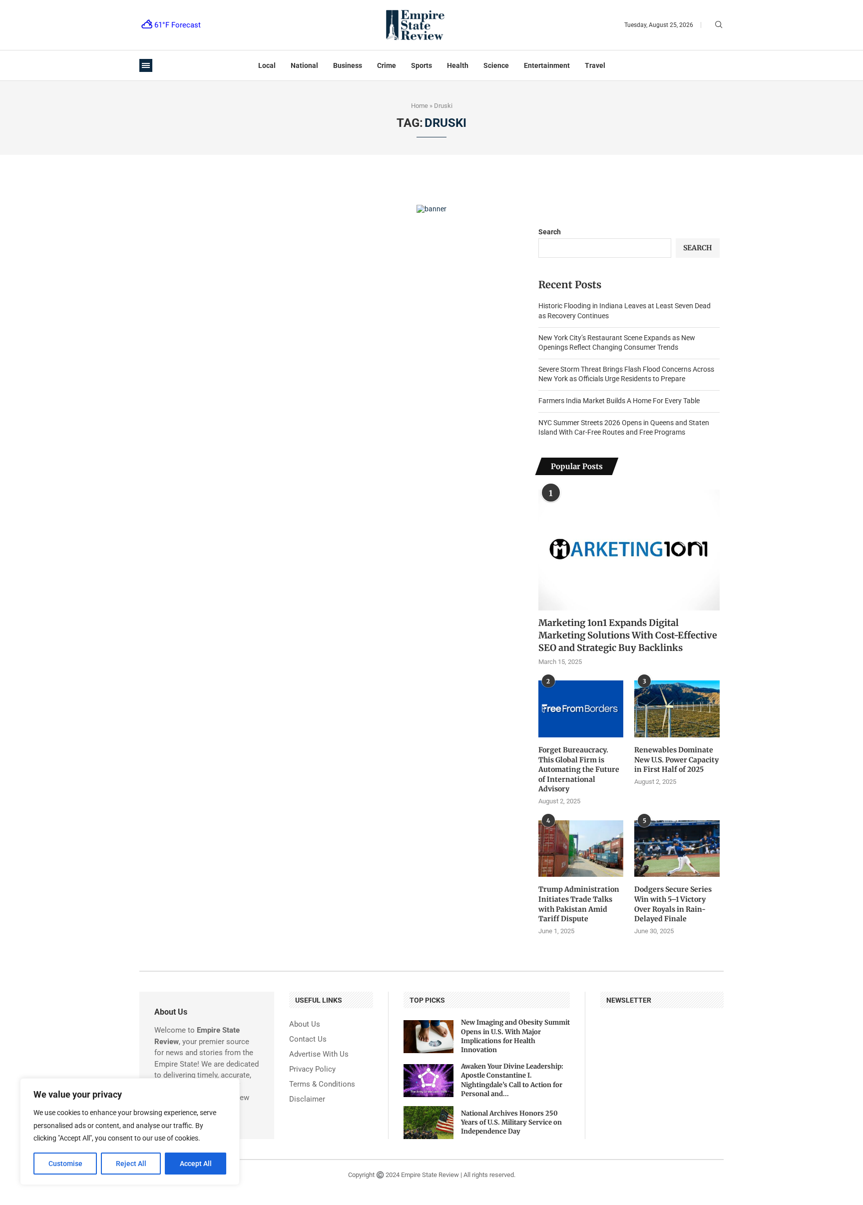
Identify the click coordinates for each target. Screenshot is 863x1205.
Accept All (196, 1164)
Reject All (131, 1164)
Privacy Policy (312, 1069)
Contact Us (308, 1039)
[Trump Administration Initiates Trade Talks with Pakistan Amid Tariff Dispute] (580, 848)
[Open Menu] (145, 65)
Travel (595, 65)
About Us (304, 1024)
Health (457, 65)
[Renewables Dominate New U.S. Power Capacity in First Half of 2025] (676, 708)
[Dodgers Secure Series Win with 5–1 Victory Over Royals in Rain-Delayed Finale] (676, 848)
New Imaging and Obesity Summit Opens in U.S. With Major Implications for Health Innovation (515, 1036)
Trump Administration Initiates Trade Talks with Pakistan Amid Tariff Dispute (578, 904)
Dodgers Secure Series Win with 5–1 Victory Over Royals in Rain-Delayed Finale (673, 904)
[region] (130, 1131)
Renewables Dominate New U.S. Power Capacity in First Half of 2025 (676, 759)
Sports (421, 65)
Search (549, 232)
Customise (65, 1164)
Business (347, 65)
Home (419, 105)
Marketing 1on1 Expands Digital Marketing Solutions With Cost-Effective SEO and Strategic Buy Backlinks (627, 635)
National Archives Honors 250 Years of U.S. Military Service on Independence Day (511, 1122)
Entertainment (547, 65)
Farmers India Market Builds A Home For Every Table (619, 401)
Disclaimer (307, 1099)
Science (496, 65)
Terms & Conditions (322, 1084)
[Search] (719, 25)
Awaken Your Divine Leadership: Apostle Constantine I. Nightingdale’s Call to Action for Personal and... (512, 1080)
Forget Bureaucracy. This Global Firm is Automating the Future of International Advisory (578, 769)
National (304, 65)
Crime (386, 65)
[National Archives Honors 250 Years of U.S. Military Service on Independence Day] (428, 1122)
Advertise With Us (319, 1054)
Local (267, 65)
